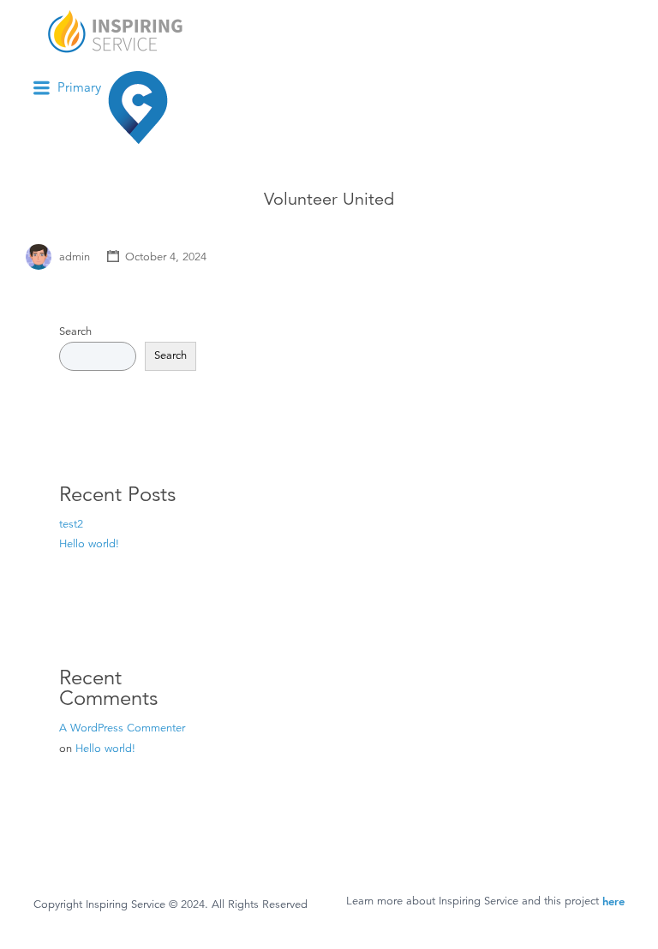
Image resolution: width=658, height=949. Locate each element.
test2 (71, 524)
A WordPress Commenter (122, 728)
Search (75, 331)
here (613, 901)
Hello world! (89, 544)
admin (74, 257)
